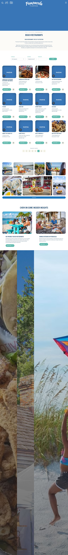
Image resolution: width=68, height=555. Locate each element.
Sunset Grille (22, 133)
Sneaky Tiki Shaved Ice (7, 133)
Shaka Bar (21, 106)
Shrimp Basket (38, 106)
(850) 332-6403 (21, 84)
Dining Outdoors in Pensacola (48, 237)
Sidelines (54, 106)
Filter (53, 58)
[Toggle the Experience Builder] (6, 2)
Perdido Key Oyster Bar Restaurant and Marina (7, 80)
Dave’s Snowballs (39, 133)
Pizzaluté (37, 79)
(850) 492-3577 (54, 84)
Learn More (5, 89)
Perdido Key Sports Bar (24, 79)
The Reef (4, 106)
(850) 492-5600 (5, 85)
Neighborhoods (31, 59)
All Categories (14, 59)
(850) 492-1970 (38, 112)
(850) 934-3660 (54, 111)
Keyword (40, 56)
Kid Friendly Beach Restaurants (15, 237)
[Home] (34, 3)
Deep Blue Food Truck (56, 133)
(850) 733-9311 (5, 111)
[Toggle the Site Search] (2, 3)
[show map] (13, 89)
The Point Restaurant (56, 79)
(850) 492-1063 (21, 137)
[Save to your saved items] (4, 76)
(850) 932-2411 (21, 111)
